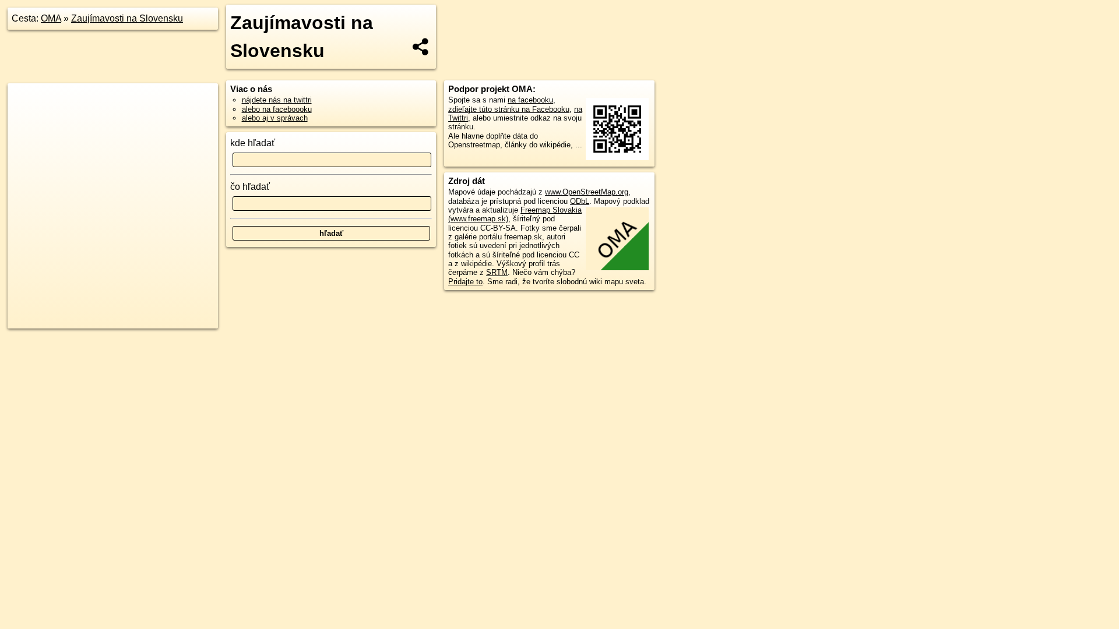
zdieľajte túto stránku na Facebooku (508, 109)
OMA (51, 18)
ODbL (579, 201)
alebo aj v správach (275, 118)
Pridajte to (465, 281)
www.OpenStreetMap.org (586, 192)
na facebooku (530, 100)
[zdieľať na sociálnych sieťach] (421, 46)
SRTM (497, 272)
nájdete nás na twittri (277, 100)
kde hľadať (252, 143)
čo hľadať (250, 187)
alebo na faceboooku (277, 109)
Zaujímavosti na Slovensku (127, 18)
